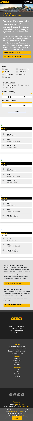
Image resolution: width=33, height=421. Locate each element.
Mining (17, 362)
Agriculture (17, 358)
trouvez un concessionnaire (12, 56)
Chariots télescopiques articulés (17, 349)
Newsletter (17, 376)
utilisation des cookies (16, 411)
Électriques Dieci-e (17, 353)
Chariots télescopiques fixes (17, 347)
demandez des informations (12, 52)
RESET (17, 111)
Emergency (17, 364)
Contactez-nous (19, 404)
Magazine (17, 374)
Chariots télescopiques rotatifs (17, 351)
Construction (17, 360)
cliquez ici (21, 415)
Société (17, 370)
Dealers (17, 372)
